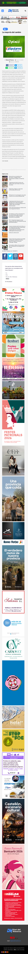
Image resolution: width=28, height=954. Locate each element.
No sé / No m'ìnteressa (11, 276)
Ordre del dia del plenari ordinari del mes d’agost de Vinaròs (17, 208)
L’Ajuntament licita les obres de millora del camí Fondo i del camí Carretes (16, 183)
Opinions (12, 61)
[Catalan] (4, 952)
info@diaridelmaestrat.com (15, 940)
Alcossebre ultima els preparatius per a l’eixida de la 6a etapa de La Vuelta (17, 246)
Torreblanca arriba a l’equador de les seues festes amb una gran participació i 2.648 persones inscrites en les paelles (16, 215)
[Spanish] (8, 952)
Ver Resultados (8, 281)
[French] (6, 952)
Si (6, 273)
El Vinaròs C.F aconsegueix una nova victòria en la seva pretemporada (17, 195)
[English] (2, 952)
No (7, 275)
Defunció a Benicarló (14, 232)
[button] (2, 11)
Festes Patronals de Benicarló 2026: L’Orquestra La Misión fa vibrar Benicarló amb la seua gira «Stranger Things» (17, 240)
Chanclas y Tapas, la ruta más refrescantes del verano (16, 189)
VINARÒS (17, 61)
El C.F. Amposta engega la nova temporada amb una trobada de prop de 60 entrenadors (17, 221)
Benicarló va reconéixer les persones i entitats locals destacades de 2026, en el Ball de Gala (16, 178)
